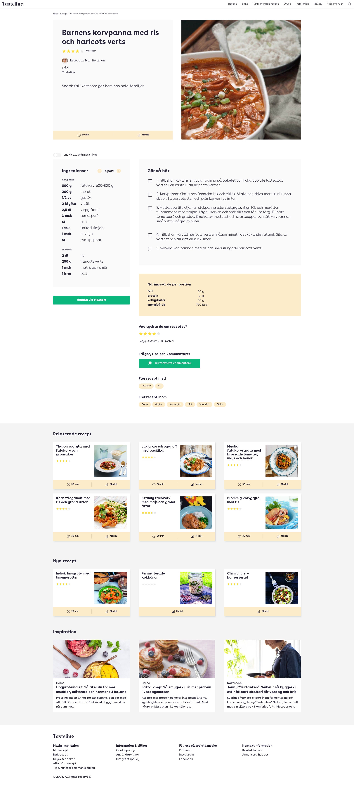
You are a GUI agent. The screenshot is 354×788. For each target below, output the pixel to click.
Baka (245, 4)
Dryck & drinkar (64, 759)
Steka (220, 404)
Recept (232, 4)
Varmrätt (204, 404)
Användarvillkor (127, 754)
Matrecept (60, 750)
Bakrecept (60, 754)
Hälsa (318, 4)
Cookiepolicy (125, 750)
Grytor (158, 404)
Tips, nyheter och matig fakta (74, 768)
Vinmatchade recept (266, 4)
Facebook (186, 759)
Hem (55, 14)
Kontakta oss (252, 750)
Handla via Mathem (91, 300)
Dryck (287, 4)
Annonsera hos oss (255, 754)
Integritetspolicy (127, 759)
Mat (190, 404)
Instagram (186, 754)
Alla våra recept (64, 763)
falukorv (146, 386)
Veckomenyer (335, 4)
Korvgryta (175, 404)
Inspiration (302, 4)
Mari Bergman (95, 60)
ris (159, 386)
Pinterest (185, 750)
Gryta (145, 404)
